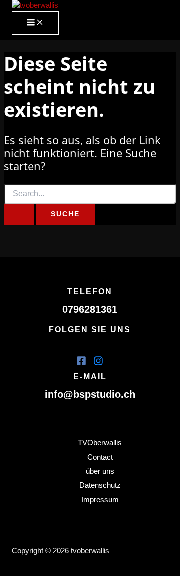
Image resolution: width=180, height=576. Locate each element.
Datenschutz (100, 485)
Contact (100, 457)
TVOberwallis (100, 443)
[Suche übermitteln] (19, 214)
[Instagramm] (99, 363)
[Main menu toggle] (35, 23)
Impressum (100, 500)
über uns (100, 471)
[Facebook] (81, 363)
